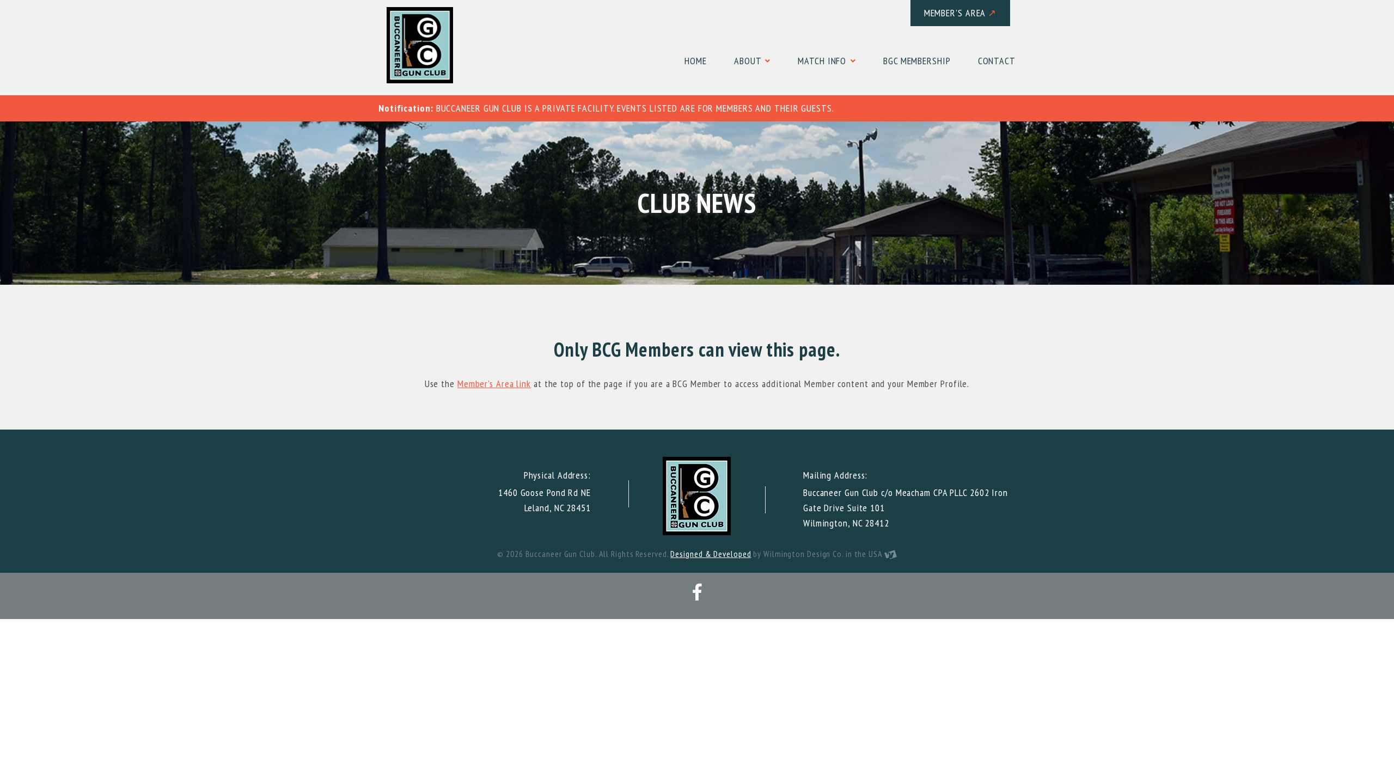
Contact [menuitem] (997, 60)
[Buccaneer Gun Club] (420, 45)
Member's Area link (494, 383)
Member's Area (960, 13)
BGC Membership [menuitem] (917, 60)
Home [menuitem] (695, 60)
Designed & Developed (710, 553)
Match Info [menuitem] (823, 60)
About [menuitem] (748, 60)
